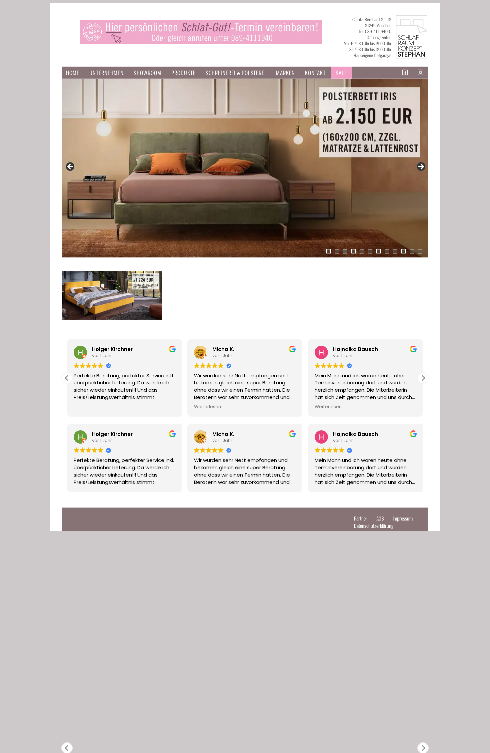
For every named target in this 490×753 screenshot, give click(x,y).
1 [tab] (328, 251)
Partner (360, 519)
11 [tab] (412, 251)
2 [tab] (337, 251)
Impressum (403, 519)
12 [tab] (420, 251)
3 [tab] (345, 251)
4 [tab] (353, 251)
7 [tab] (378, 251)
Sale (341, 73)
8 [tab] (387, 251)
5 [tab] (362, 251)
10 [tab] (403, 251)
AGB (380, 519)
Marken (285, 73)
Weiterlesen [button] (207, 407)
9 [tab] (395, 251)
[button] (423, 378)
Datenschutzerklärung (374, 526)
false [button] (71, 167)
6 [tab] (370, 251)
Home (72, 73)
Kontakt (315, 73)
